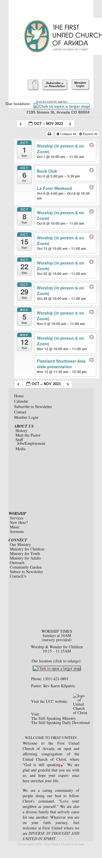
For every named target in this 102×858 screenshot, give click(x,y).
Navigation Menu (52, 101)
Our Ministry (20, 544)
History (21, 430)
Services (16, 518)
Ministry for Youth (25, 553)
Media (21, 448)
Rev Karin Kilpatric (59, 685)
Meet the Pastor (28, 435)
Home (19, 395)
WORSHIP (17, 513)
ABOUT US (24, 426)
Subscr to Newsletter (26, 571)
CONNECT (17, 540)
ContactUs (18, 576)
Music (15, 527)
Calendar (21, 401)
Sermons (17, 531)
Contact (20, 412)
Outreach (17, 562)
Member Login (26, 417)
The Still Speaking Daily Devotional (60, 722)
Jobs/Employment (31, 443)
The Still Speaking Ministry (53, 718)
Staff (19, 439)
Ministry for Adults (25, 558)
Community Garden (26, 567)
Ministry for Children (27, 549)
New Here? (19, 522)
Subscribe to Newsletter (33, 406)
